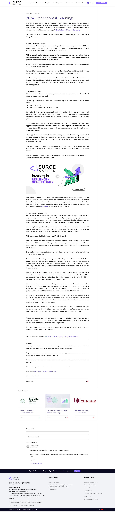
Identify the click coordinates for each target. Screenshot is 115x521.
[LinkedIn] (99, 509)
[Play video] (57, 176)
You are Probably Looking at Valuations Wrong (57, 412)
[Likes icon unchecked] (31, 460)
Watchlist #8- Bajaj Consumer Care (81, 412)
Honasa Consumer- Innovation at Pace (27, 412)
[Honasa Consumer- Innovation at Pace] (30, 401)
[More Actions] (88, 446)
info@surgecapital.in (54, 482)
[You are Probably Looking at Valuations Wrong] (57, 401)
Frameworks (30, 375)
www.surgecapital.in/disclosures (26, 505)
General (37, 375)
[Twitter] (97, 509)
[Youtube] (102, 509)
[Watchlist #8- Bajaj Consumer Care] (85, 401)
